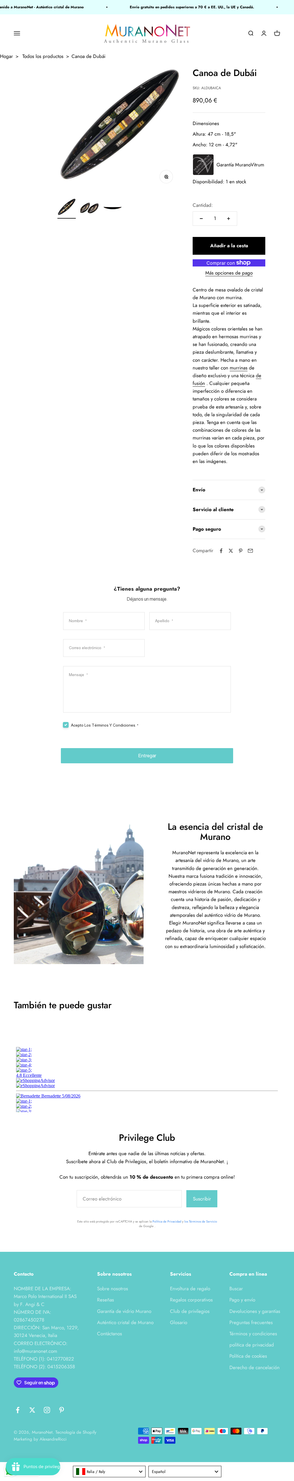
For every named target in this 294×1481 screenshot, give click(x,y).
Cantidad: (203, 205)
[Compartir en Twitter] (231, 551)
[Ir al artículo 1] (66, 208)
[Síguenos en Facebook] (18, 1410)
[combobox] (109, 1471)
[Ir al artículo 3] (112, 208)
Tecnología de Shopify (75, 1432)
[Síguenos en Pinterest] (61, 1410)
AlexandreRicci (53, 1439)
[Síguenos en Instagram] (47, 1410)
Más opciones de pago (229, 272)
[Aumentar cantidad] (228, 218)
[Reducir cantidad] (201, 218)
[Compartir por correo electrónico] (250, 551)
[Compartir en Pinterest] (240, 551)
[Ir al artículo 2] (89, 208)
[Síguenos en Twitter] (32, 1410)
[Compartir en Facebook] (221, 551)
